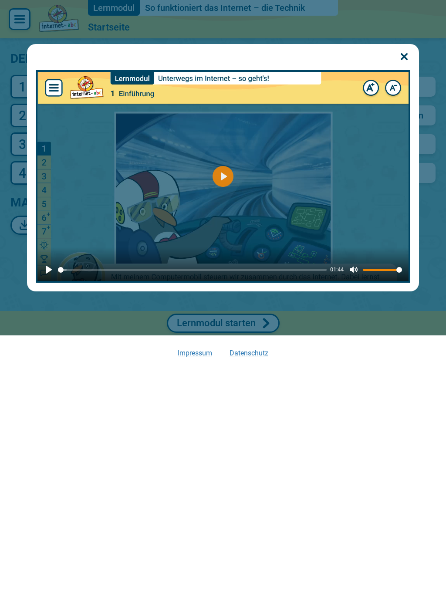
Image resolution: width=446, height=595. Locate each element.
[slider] (192, 270)
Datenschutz (249, 353)
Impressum (195, 353)
